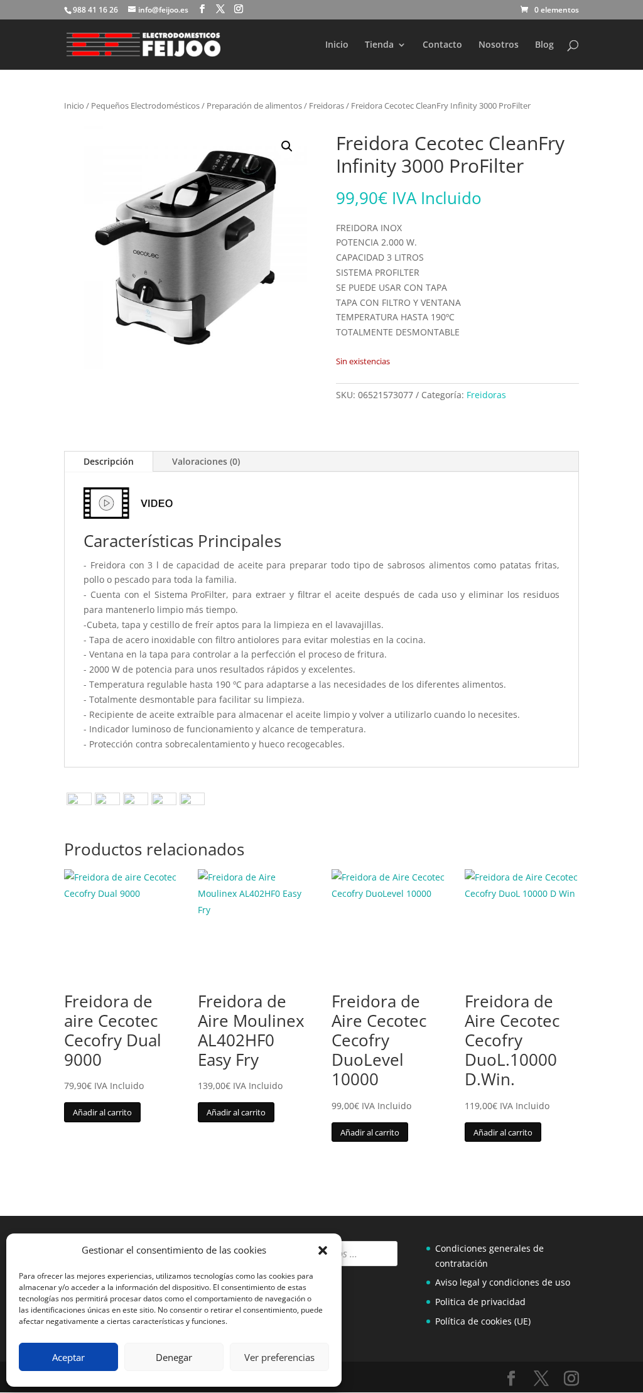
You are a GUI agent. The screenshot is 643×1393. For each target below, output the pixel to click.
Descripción (109, 461)
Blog (544, 45)
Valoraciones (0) (206, 461)
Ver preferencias (279, 1357)
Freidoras (326, 105)
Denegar (174, 1357)
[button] (322, 1250)
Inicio (337, 45)
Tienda (379, 45)
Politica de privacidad (480, 1302)
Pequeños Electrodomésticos (145, 105)
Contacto (442, 45)
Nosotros (498, 45)
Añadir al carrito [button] (102, 1112)
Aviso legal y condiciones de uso (502, 1282)
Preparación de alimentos (254, 105)
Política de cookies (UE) (483, 1321)
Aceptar (68, 1357)
